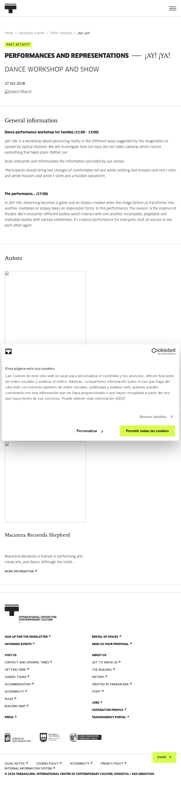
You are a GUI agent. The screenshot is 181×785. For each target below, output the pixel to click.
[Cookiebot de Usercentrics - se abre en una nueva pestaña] (155, 351)
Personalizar (87, 431)
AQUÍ (120, 398)
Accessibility (14, 691)
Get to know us (104, 662)
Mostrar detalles (153, 417)
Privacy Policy (112, 763)
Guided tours (15, 677)
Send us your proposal (110, 644)
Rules (9, 699)
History (98, 677)
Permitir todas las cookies (147, 431)
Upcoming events (32, 33)
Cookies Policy (47, 763)
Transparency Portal (109, 717)
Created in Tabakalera (110, 684)
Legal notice (15, 763)
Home (9, 33)
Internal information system (28, 768)
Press (9, 717)
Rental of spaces (105, 637)
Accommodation (18, 684)
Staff (96, 691)
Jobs (95, 702)
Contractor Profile (107, 710)
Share (161, 757)
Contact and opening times (27, 662)
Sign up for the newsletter (26, 637)
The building (102, 670)
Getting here (15, 670)
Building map (15, 706)
